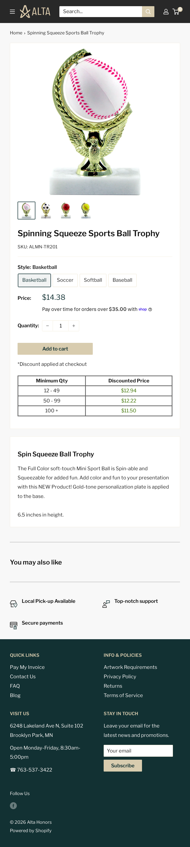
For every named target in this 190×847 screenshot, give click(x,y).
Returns (113, 686)
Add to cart (55, 349)
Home (16, 32)
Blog (15, 695)
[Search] (148, 11)
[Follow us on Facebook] (13, 805)
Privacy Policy (120, 677)
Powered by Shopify (31, 830)
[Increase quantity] (74, 326)
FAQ (15, 686)
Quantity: (28, 326)
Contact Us (23, 677)
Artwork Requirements (130, 667)
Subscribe (123, 766)
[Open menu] (12, 12)
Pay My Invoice (27, 667)
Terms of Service (123, 695)
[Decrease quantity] (47, 326)
